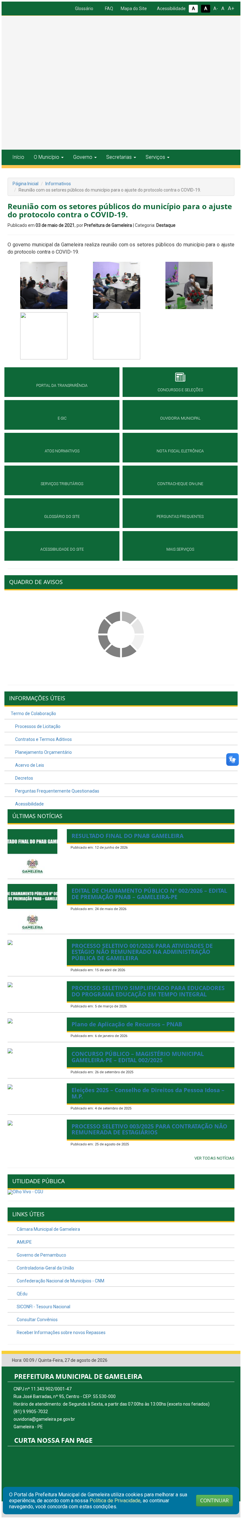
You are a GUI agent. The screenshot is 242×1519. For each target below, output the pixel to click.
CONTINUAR (214, 1500)
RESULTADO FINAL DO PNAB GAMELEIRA (127, 836)
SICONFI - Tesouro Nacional (43, 1306)
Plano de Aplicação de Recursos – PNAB (127, 1024)
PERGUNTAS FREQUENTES (180, 516)
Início (18, 157)
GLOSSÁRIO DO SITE (62, 516)
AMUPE (24, 1242)
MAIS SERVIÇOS (180, 549)
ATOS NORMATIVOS (62, 451)
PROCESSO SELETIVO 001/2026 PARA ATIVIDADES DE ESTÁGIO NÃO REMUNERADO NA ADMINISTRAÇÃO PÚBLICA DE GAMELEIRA (142, 952)
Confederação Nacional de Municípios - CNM (60, 1280)
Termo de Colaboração (33, 713)
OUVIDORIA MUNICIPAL (180, 418)
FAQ (108, 8)
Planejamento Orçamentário (43, 752)
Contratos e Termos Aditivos (43, 739)
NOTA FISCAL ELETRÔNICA (180, 451)
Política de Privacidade (115, 1501)
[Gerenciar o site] (229, 1360)
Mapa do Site (133, 8)
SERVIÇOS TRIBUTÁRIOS (62, 484)
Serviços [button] (155, 157)
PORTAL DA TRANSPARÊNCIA (62, 385)
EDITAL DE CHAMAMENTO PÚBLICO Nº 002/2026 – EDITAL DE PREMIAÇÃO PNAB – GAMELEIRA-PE (149, 894)
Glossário (83, 8)
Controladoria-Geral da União (45, 1267)
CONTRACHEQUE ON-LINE (180, 484)
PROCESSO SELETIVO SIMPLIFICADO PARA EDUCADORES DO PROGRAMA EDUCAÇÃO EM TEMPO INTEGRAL (148, 991)
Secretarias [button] (119, 157)
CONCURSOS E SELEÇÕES (180, 390)
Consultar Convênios (37, 1319)
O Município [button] (46, 157)
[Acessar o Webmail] (220, 1360)
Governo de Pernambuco (41, 1255)
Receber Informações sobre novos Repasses (61, 1332)
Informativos (58, 183)
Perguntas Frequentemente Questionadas (56, 791)
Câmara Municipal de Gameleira (48, 1229)
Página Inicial (25, 183)
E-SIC (62, 418)
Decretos (23, 778)
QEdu (21, 1293)
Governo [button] (82, 157)
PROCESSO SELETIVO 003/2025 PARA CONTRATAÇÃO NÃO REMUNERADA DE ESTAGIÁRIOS (149, 1129)
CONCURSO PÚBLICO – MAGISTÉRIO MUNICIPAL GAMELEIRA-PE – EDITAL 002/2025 (138, 1057)
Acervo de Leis (29, 765)
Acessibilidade (171, 8)
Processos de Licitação (37, 726)
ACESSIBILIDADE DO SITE (62, 549)
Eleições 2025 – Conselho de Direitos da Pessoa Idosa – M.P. (148, 1093)
